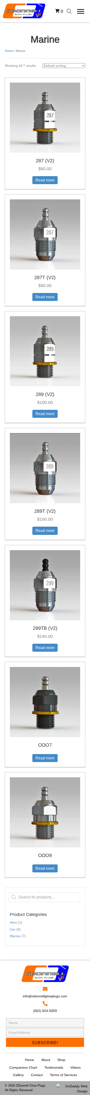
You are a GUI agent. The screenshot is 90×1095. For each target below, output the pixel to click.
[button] (80, 11)
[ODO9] (45, 812)
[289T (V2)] (45, 468)
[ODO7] (45, 702)
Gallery (18, 1075)
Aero (13, 922)
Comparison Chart (23, 1067)
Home (9, 51)
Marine (15, 936)
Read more (45, 180)
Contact (37, 1075)
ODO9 (45, 855)
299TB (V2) (45, 628)
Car (12, 929)
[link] (59, 6)
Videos (75, 1067)
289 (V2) (45, 394)
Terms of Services (63, 1075)
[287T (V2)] (45, 234)
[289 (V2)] (45, 351)
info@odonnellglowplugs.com (45, 996)
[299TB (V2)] (45, 585)
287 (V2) (45, 160)
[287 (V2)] (45, 117)
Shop (61, 1060)
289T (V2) (45, 511)
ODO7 (45, 745)
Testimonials (53, 1067)
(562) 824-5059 (45, 1011)
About (45, 1060)
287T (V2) (45, 277)
